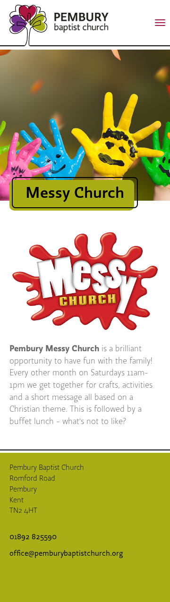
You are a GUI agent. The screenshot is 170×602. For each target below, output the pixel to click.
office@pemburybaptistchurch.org (66, 553)
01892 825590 (34, 537)
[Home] (28, 25)
